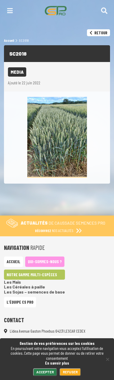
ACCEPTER (45, 372)
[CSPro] (56, 10)
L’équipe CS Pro (20, 301)
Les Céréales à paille (24, 286)
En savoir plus (57, 362)
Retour (100, 32)
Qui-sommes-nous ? (45, 261)
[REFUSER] (107, 359)
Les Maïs (12, 281)
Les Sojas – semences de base (34, 291)
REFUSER (70, 372)
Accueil (13, 261)
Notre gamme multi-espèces (32, 274)
